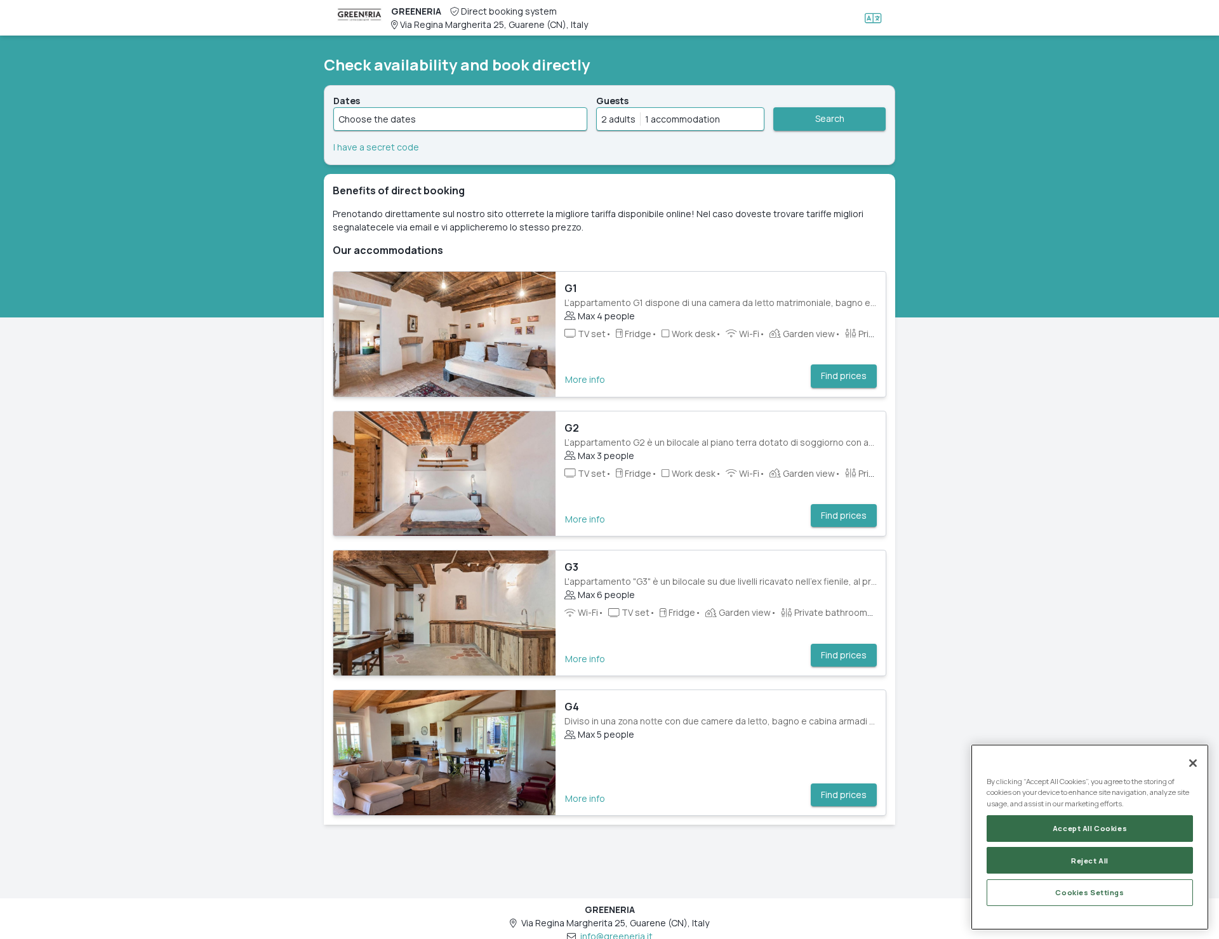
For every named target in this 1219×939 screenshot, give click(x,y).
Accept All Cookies (1090, 828)
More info (585, 379)
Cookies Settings (1089, 892)
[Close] (1193, 763)
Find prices (844, 376)
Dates (346, 101)
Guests (612, 101)
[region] (1090, 837)
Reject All (1090, 860)
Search (829, 118)
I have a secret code (376, 147)
